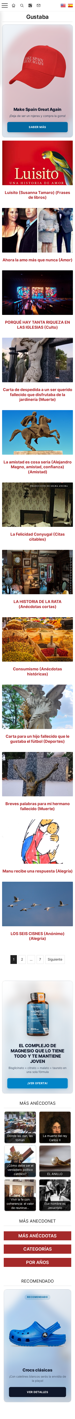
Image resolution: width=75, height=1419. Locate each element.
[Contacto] (38, 5)
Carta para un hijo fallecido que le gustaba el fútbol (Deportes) (37, 739)
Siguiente (55, 959)
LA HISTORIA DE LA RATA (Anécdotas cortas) (37, 604)
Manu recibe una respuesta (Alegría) (37, 871)
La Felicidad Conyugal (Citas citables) (37, 537)
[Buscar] (22, 5)
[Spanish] (70, 5)
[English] (63, 5)
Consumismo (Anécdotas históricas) (37, 671)
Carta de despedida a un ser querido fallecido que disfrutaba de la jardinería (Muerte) (37, 394)
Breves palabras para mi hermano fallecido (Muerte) (37, 806)
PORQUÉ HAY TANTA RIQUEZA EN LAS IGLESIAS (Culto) (37, 325)
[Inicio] (13, 5)
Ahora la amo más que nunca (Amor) (37, 260)
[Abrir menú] (5, 5)
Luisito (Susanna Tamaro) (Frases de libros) (37, 195)
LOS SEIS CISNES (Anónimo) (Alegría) (38, 936)
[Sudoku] (30, 5)
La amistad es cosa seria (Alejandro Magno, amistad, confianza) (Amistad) (38, 467)
